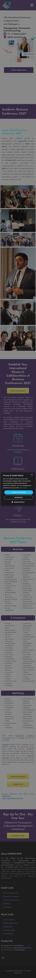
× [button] (32, 474)
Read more (23, 488)
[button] (18, 502)
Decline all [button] (18, 497)
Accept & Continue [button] (19, 492)
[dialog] (18, 489)
